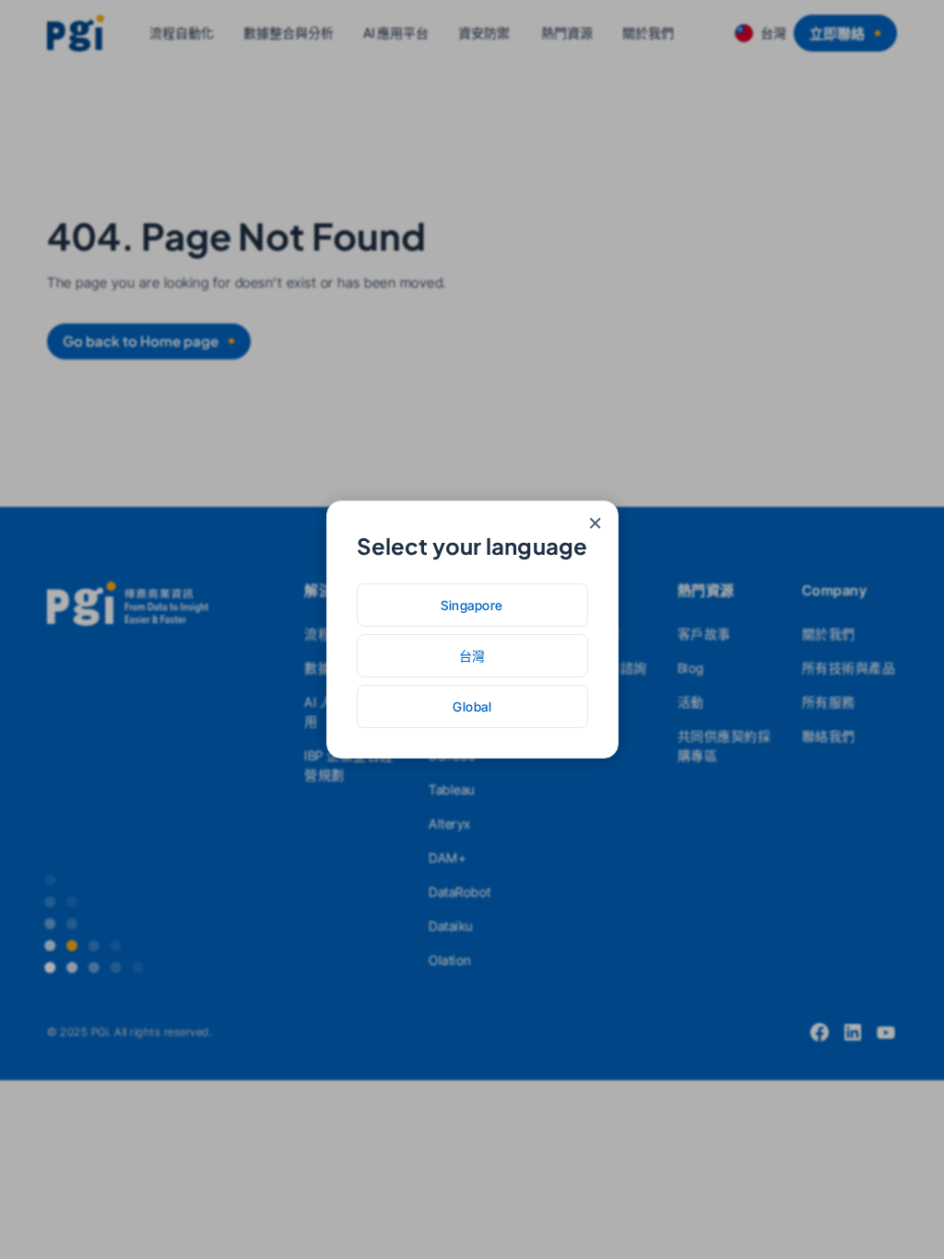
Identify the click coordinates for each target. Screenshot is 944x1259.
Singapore (472, 605)
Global (472, 706)
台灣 (472, 656)
